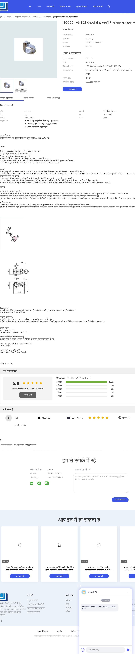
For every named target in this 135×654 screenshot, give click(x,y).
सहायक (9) (126, 418)
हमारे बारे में (50, 6)
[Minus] (128, 592)
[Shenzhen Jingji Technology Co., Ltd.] (33, 484)
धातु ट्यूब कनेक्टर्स (30, 445)
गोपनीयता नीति (75, 631)
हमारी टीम (69, 607)
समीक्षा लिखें (28, 395)
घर (30, 6)
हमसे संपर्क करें (98, 6)
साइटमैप (59, 631)
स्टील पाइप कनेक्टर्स (6, 445)
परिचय (68, 611)
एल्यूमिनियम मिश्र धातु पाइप (36, 608)
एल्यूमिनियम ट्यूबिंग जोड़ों (35, 604)
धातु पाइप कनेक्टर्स (33, 612)
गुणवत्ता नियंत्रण (81, 6)
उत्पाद (39, 6)
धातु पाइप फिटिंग (19, 445)
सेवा (67, 604)
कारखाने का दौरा (65, 6)
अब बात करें (72, 89)
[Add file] (83, 650)
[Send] (128, 650)
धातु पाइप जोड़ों (32, 600)
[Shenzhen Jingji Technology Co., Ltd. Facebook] (1, 621)
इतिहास (68, 600)
